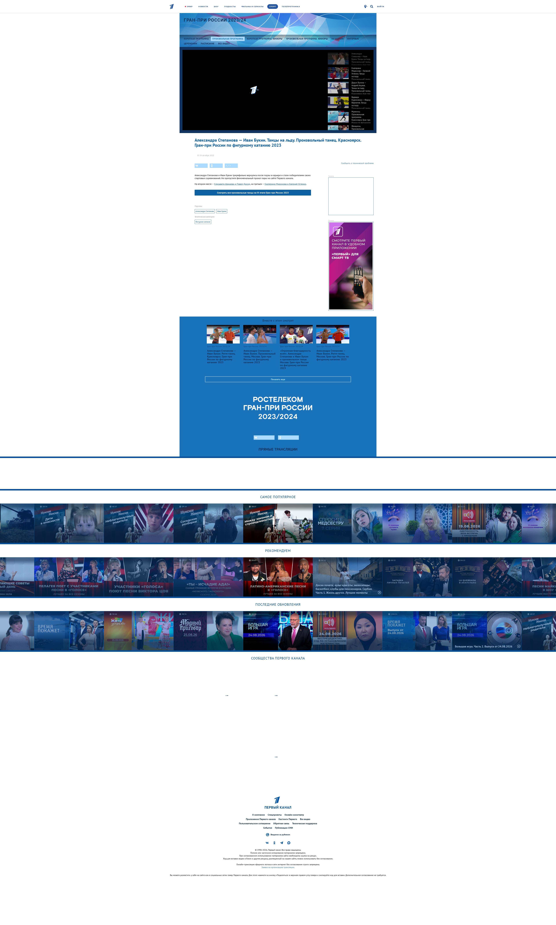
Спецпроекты (275, 814)
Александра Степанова (204, 211)
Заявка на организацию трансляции (277, 867)
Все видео (305, 819)
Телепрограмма (291, 7)
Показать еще (278, 379)
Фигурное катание (202, 222)
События (267, 827)
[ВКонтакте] (201, 165)
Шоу (216, 7)
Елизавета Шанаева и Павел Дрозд (232, 183)
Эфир (190, 7)
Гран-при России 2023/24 (215, 20)
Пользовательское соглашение (254, 823)
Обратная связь (281, 823)
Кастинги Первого (288, 819)
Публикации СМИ (284, 827)
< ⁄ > (228, 166)
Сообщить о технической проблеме (357, 163)
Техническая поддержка (304, 823)
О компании (258, 814)
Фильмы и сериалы (253, 7)
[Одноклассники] (216, 165)
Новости (203, 7)
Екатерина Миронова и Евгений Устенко (285, 183)
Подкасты (230, 7)
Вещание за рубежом (280, 834)
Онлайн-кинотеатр (294, 814)
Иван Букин (221, 211)
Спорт (272, 7)
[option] (349, 57)
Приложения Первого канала (261, 819)
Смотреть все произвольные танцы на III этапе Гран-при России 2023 (253, 192)
